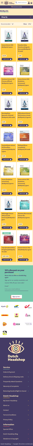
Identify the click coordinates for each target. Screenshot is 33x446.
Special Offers (16, 429)
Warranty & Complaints (16, 386)
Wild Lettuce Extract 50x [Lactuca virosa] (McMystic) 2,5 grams (24, 115)
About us (16, 405)
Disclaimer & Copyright (16, 439)
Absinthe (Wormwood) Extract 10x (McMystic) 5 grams (24, 215)
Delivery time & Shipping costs (16, 377)
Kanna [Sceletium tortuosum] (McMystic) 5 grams (8, 181)
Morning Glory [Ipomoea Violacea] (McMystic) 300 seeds (8, 115)
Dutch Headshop (6, 444)
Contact (16, 410)
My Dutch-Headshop (16, 401)
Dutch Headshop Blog (16, 434)
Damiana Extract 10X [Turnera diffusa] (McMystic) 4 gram (8, 81)
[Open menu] (2, 3)
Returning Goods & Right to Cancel (16, 391)
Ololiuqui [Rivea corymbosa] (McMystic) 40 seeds (24, 147)
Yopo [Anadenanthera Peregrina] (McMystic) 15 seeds (8, 250)
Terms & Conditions (16, 415)
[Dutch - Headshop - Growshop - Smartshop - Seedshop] (9, 2)
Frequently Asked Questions (16, 381)
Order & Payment (16, 372)
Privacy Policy (16, 420)
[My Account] (29, 3)
